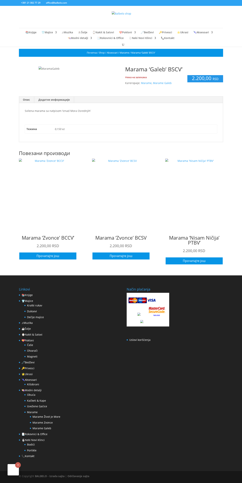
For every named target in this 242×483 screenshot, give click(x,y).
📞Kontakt (168, 38)
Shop (102, 52)
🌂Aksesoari (201, 32)
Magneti (32, 356)
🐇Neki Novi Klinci (140, 38)
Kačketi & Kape (36, 400)
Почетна (92, 52)
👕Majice (47, 32)
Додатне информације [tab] (54, 99)
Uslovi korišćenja (139, 340)
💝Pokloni (125, 32)
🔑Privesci (165, 32)
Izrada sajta (56, 476)
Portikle (31, 450)
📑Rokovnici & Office (110, 38)
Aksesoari (112, 52)
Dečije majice (35, 317)
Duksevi (32, 311)
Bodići (31, 444)
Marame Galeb (162, 83)
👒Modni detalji (78, 38)
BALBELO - (42, 476)
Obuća (31, 395)
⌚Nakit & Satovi (103, 32)
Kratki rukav (34, 305)
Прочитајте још (47, 256)
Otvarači (32, 350)
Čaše (30, 345)
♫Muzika (67, 32)
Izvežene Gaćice (37, 406)
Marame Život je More (46, 416)
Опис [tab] (26, 99)
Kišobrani (33, 384)
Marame (124, 52)
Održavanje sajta (78, 476)
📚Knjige (30, 32)
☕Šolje (82, 32)
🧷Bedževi (147, 32)
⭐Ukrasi (182, 32)
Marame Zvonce (43, 422)
